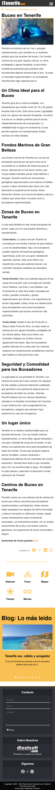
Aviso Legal (19, 788)
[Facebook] (34, 551)
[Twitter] (40, 551)
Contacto (36, 788)
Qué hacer (10, 9)
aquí (35, 540)
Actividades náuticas (27, 9)
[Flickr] (32, 773)
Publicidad (28, 788)
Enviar (11, 730)
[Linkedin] (45, 551)
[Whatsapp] (51, 551)
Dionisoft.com (38, 784)
